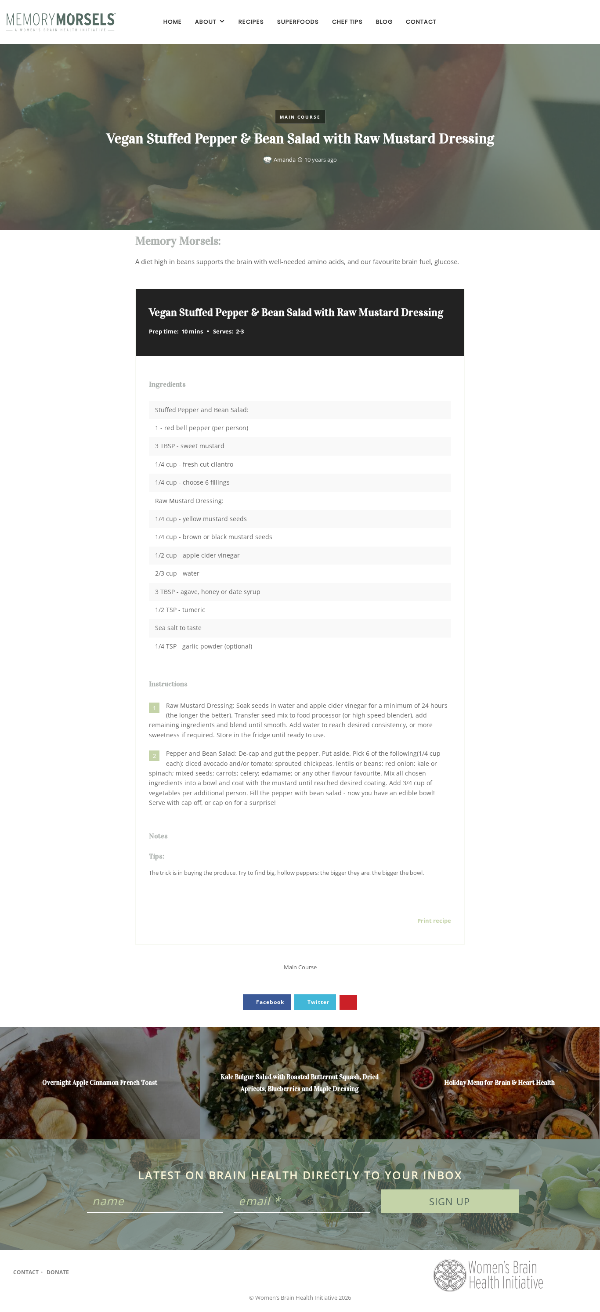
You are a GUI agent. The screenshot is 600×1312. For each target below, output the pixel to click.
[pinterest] (586, 22)
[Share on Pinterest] (348, 1002)
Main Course (300, 117)
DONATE (58, 1272)
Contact (26, 1272)
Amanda (285, 159)
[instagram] (571, 22)
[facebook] (556, 22)
